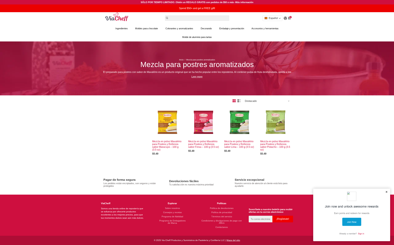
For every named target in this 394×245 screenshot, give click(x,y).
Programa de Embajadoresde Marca (172, 222)
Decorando (206, 28)
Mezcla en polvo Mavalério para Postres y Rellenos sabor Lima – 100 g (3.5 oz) (239, 144)
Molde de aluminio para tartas (197, 37)
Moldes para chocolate (146, 28)
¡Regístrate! (282, 219)
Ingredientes (121, 28)
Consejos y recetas (172, 212)
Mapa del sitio (233, 240)
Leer (193, 76)
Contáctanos (221, 227)
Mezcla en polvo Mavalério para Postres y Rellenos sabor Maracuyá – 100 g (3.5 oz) (166, 145)
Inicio (181, 60)
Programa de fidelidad (172, 216)
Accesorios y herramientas (265, 28)
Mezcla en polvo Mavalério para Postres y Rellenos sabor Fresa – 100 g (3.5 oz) (203, 144)
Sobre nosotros (172, 208)
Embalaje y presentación (231, 28)
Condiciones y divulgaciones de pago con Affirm (221, 222)
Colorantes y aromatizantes (179, 28)
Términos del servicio (221, 216)
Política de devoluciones (221, 208)
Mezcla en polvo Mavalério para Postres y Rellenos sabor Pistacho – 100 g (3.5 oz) (275, 145)
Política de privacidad (221, 212)
